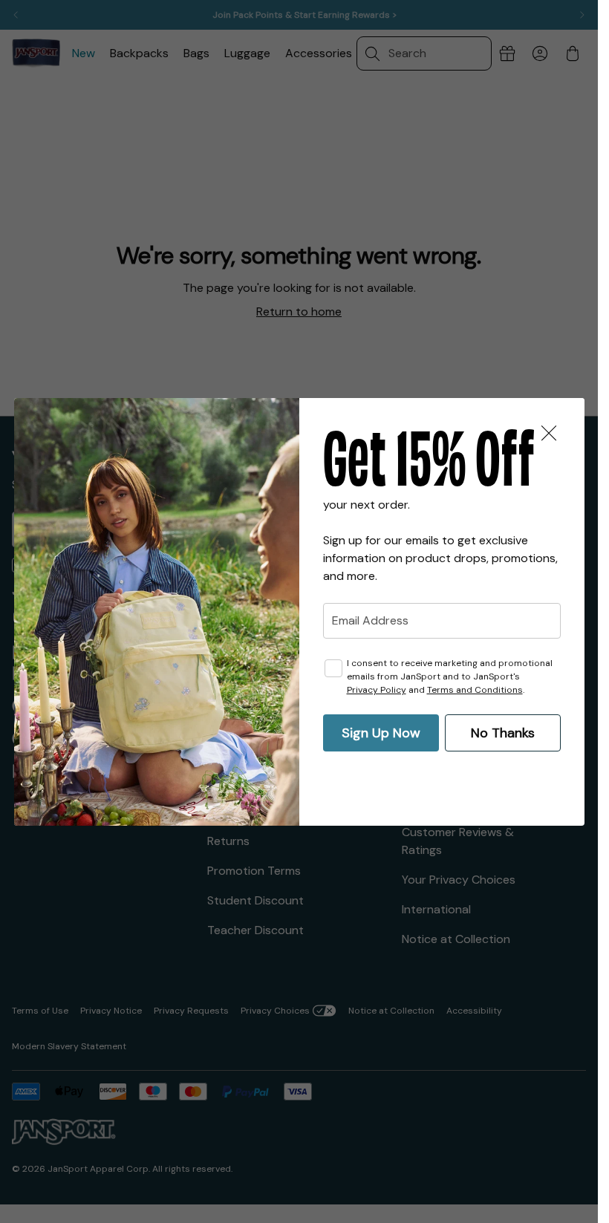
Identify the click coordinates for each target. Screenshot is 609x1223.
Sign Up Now (381, 733)
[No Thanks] (549, 434)
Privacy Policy (376, 690)
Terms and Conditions (475, 690)
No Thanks (503, 733)
